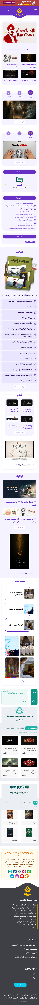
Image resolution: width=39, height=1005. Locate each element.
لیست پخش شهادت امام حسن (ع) (30, 772)
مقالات (19, 252)
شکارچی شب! (11, 425)
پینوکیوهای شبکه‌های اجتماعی (12, 65)
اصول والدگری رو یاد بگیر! (26, 220)
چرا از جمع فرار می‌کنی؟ (23, 465)
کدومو (19, 185)
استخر (34, 840)
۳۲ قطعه (5, 753)
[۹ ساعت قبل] (19, 33)
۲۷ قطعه (24, 775)
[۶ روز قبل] (28, 512)
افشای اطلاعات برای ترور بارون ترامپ (22, 370)
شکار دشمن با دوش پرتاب (25, 312)
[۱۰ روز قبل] (19, 110)
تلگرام (12, 876)
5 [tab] (15, 49)
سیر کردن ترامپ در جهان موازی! (25, 214)
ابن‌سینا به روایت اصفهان (16, 625)
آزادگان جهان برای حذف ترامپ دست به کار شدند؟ (18, 375)
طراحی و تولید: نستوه (18, 1002)
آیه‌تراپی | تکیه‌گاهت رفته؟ (27, 426)
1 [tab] (27, 49)
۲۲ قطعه (5, 775)
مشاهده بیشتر (18, 122)
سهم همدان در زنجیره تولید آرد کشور (16, 593)
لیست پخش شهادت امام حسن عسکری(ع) (30, 749)
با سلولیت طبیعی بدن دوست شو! (11, 520)
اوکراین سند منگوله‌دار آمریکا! (24, 364)
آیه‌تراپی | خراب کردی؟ (13, 410)
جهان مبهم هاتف (12, 823)
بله (10, 872)
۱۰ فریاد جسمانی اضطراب (27, 212)
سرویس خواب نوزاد (30, 241)
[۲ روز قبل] (26, 402)
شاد (29, 872)
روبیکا (20, 872)
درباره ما (33, 978)
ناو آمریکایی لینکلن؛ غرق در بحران (22, 323)
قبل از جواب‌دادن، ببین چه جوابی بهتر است (29, 65)
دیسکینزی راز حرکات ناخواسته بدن (24, 217)
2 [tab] (24, 49)
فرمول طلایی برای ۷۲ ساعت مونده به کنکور (21, 504)
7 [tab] (10, 49)
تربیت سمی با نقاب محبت (29, 81)
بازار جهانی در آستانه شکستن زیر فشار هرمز (20, 301)
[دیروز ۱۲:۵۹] (10, 74)
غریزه (34, 823)
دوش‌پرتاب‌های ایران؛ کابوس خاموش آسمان (20, 329)
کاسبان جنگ (29, 358)
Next (5, 33)
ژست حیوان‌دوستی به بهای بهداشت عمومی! (21, 228)
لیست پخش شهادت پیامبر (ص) (10, 772)
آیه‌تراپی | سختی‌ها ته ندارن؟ (27, 410)
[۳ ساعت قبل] (29, 594)
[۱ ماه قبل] (19, 150)
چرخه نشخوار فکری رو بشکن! (28, 520)
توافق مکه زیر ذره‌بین (26, 347)
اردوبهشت (14, 840)
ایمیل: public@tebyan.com (25, 957)
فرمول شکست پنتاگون (26, 381)
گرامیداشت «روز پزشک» (16, 609)
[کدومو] (19, 180)
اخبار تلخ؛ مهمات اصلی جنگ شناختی (22, 342)
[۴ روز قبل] (26, 419)
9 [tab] (8, 573)
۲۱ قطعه (24, 753)
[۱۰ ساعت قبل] (28, 58)
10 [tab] (5, 573)
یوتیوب (22, 876)
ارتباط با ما (32, 974)
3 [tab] (21, 49)
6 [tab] (13, 49)
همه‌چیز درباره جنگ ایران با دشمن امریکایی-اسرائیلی (20, 295)
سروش (15, 872)
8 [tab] (11, 573)
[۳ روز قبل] (12, 402)
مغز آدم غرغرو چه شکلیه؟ (11, 81)
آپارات (24, 872)
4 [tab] (18, 49)
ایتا (27, 876)
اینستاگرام (17, 876)
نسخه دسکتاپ (20, 985)
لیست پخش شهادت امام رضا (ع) (11, 749)
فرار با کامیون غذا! (27, 318)
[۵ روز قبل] (19, 449)
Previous (34, 33)
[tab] (30, 94)
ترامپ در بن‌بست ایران (26, 353)
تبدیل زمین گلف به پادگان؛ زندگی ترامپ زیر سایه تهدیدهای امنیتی (18, 335)
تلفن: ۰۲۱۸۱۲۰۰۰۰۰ (30, 953)
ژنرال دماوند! (28, 307)
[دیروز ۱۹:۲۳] (28, 74)
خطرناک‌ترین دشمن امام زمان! (25, 203)
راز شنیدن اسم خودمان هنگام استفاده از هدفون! (20, 206)
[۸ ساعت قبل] (29, 625)
